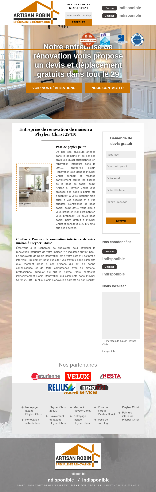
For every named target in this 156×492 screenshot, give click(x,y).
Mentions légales (86, 485)
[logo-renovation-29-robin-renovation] (36, 12)
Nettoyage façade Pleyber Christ (33, 411)
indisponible (123, 8)
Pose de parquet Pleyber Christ (106, 411)
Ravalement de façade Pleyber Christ (57, 419)
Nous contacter (108, 88)
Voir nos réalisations (53, 88)
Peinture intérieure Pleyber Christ (130, 416)
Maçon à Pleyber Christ (82, 409)
